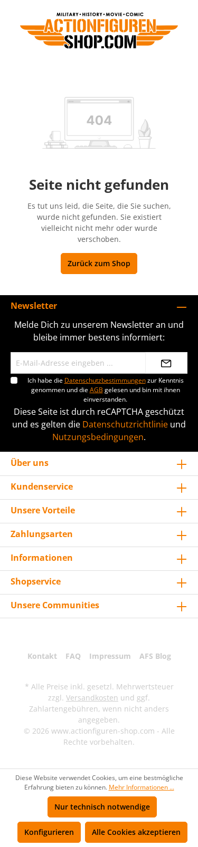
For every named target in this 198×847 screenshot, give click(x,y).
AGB (96, 389)
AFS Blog (155, 656)
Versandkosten (92, 698)
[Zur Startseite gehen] (99, 30)
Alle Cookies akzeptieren (136, 832)
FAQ (73, 656)
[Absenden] (166, 363)
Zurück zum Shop (99, 263)
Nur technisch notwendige (102, 807)
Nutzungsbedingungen (98, 437)
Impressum (110, 656)
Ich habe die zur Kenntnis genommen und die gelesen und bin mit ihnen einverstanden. (105, 390)
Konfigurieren (49, 832)
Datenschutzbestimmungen (105, 380)
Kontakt (42, 656)
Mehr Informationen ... (141, 787)
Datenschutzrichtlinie (125, 424)
